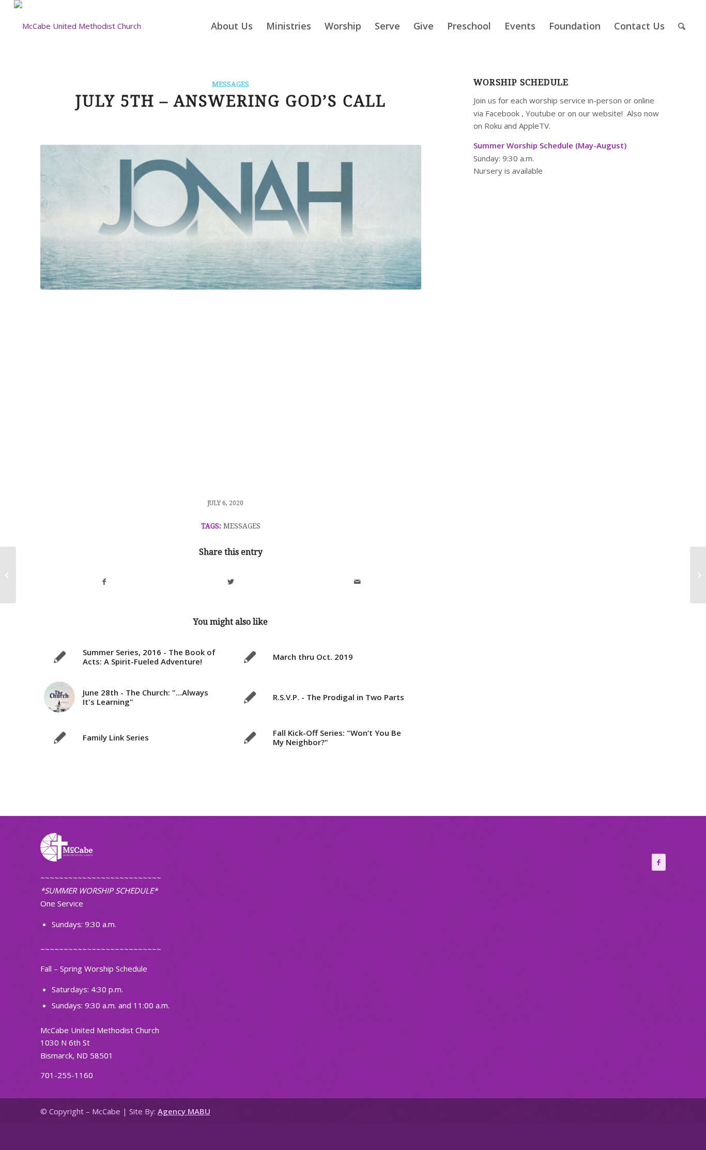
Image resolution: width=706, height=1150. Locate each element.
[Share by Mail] (358, 582)
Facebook (502, 113)
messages (241, 526)
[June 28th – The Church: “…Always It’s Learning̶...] (8, 575)
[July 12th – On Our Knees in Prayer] (698, 575)
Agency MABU (184, 1111)
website (606, 113)
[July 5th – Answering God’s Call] (230, 217)
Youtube (541, 113)
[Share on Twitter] (231, 582)
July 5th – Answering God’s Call (230, 101)
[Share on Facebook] (104, 582)
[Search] (681, 26)
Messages (230, 84)
